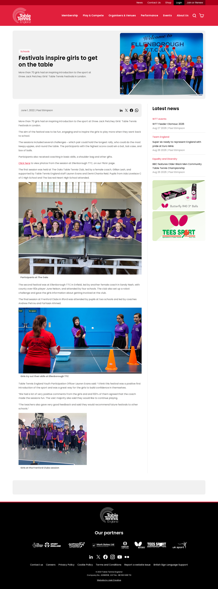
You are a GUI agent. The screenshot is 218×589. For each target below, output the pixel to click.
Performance (149, 15)
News (139, 2)
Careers (50, 564)
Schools (25, 51)
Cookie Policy (85, 564)
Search (194, 15)
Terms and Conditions (108, 564)
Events (167, 15)
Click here (24, 163)
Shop (168, 2)
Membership (70, 15)
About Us (182, 15)
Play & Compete (93, 15)
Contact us (36, 564)
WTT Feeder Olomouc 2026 (168, 124)
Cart (201, 15)
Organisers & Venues (122, 15)
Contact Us (154, 2)
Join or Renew (195, 2)
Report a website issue (137, 564)
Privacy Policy (66, 564)
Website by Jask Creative (109, 580)
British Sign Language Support (170, 564)
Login (179, 2)
